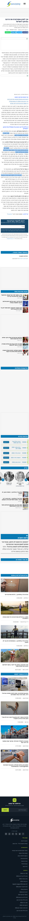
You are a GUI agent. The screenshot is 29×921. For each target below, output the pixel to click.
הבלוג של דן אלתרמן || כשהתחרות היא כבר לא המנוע (15, 641)
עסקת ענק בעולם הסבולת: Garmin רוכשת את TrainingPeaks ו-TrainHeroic (15, 765)
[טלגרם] (19, 833)
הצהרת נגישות (24, 861)
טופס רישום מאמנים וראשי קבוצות (19, 850)
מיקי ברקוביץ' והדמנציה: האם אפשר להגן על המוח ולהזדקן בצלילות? (11, 308)
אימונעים (10, 214)
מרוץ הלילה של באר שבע (22, 900)
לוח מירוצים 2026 (23, 892)
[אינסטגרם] (6, 833)
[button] (25, 32)
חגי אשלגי (9, 483)
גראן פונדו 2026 (23, 881)
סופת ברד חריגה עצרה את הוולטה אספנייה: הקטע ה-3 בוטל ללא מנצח (11, 344)
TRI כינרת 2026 (23, 873)
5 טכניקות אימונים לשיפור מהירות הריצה (17, 99)
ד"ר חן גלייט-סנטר (20, 483)
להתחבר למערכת (22, 258)
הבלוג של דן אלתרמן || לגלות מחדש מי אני (16, 594)
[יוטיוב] (12, 833)
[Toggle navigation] (24, 4)
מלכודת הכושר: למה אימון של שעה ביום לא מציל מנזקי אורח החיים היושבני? (15, 717)
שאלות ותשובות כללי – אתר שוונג (20, 843)
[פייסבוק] (23, 833)
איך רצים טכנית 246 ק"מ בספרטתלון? (18, 101)
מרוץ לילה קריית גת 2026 (21, 876)
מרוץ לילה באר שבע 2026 (21, 897)
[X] (16, 833)
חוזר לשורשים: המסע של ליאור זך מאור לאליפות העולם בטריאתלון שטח (15, 665)
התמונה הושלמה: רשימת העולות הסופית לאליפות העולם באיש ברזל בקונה (12, 351)
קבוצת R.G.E (24, 864)
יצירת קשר (25, 866)
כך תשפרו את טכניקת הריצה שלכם (19, 103)
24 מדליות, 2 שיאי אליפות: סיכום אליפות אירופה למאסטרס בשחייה (12, 302)
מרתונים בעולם (24, 889)
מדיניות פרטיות (24, 858)
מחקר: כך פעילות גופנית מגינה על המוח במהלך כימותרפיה (15, 617)
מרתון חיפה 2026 (23, 905)
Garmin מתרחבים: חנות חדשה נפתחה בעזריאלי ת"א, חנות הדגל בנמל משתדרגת (15, 694)
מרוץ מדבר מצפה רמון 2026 (21, 908)
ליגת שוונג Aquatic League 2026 (20, 884)
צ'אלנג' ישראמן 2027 (22, 895)
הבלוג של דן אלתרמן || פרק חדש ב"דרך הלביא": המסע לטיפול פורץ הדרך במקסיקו (12, 499)
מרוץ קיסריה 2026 (23, 879)
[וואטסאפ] (9, 833)
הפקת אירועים (24, 841)
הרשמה (5, 810)
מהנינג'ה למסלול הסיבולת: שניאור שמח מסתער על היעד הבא (15, 741)
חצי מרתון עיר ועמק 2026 (21, 887)
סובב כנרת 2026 (23, 902)
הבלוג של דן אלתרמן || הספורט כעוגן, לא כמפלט (12, 492)
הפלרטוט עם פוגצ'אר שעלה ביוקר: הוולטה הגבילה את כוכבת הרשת (12, 338)
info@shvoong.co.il (10, 238)
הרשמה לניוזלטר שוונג (22, 856)
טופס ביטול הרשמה (23, 853)
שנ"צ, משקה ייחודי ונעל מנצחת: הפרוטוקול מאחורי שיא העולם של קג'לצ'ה (11, 295)
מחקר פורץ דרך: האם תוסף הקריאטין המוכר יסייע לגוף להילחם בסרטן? (12, 505)
